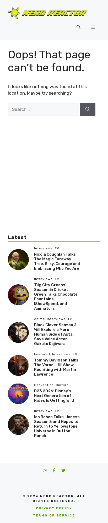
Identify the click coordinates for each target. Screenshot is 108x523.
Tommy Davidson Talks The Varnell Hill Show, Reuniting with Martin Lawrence (56, 367)
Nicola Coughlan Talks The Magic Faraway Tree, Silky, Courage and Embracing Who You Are (57, 261)
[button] (78, 27)
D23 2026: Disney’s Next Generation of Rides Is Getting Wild (54, 396)
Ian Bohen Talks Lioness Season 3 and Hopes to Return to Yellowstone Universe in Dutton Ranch (57, 426)
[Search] (87, 109)
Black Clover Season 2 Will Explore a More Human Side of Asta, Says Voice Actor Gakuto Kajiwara (55, 334)
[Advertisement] (54, 169)
